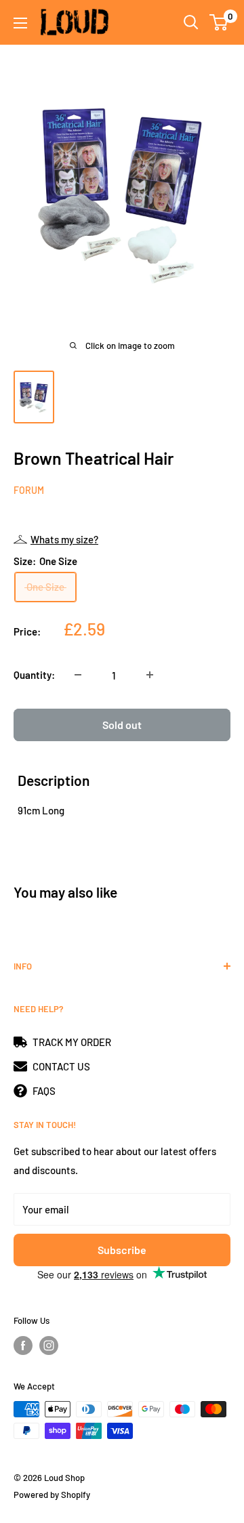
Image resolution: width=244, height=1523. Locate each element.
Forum (29, 490)
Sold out (122, 724)
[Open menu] (20, 23)
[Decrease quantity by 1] (78, 675)
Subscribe (122, 1249)
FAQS (44, 1091)
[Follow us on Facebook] (23, 1345)
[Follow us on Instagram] (48, 1345)
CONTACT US (61, 1066)
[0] (219, 22)
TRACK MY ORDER (72, 1042)
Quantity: (34, 675)
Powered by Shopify (52, 1494)
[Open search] (191, 22)
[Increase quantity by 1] (150, 675)
